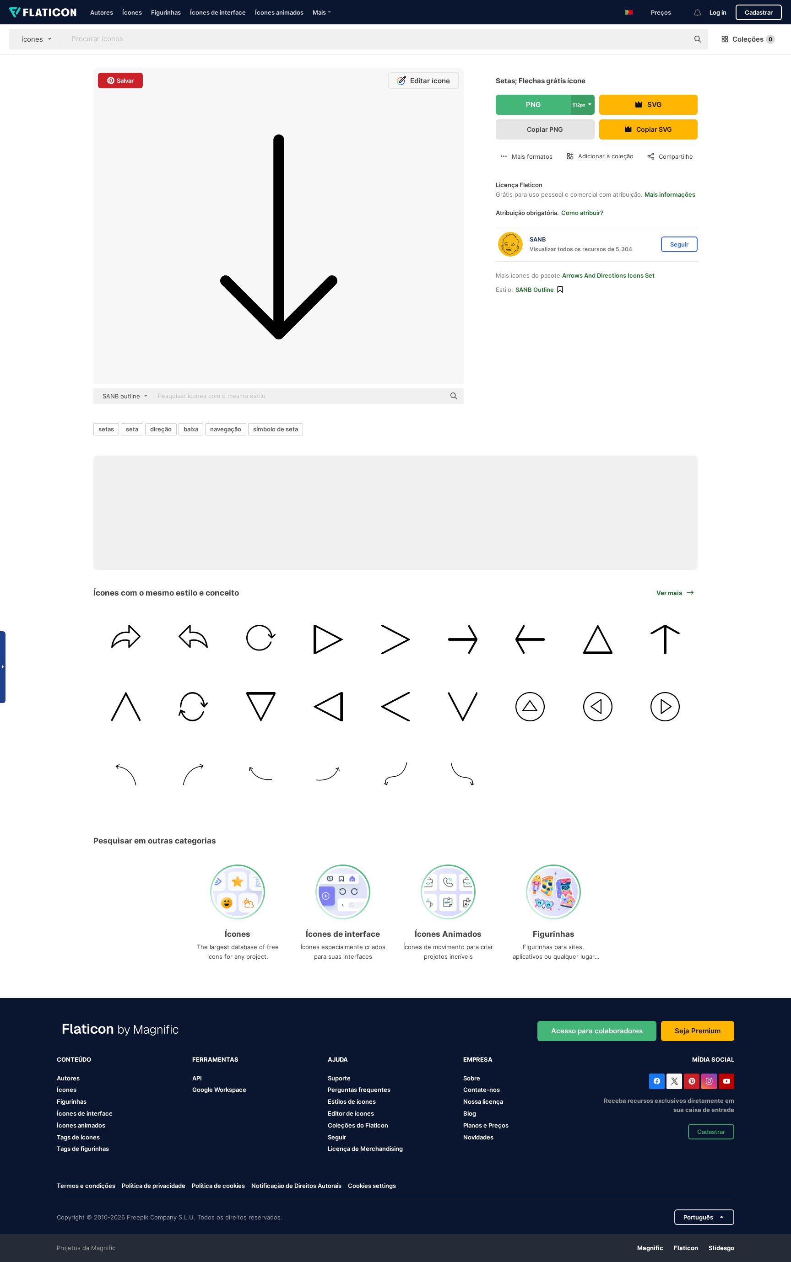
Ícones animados (279, 12)
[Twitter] (674, 1081)
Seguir (337, 1137)
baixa (191, 429)
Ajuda (338, 1059)
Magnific (650, 1247)
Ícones (132, 12)
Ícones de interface (218, 12)
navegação (225, 429)
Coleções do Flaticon (358, 1125)
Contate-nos (481, 1089)
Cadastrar (759, 12)
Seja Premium (698, 1030)
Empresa (478, 1059)
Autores (101, 12)
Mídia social (713, 1059)
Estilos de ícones (352, 1101)
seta (132, 429)
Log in (718, 12)
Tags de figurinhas (83, 1148)
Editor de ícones (351, 1113)
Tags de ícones (78, 1137)
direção (161, 429)
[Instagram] (709, 1081)
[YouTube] (726, 1081)
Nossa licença (483, 1101)
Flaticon (686, 1247)
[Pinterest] (691, 1081)
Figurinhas (166, 12)
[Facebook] (657, 1081)
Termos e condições (86, 1185)
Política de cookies (218, 1185)
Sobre (471, 1078)
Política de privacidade (153, 1185)
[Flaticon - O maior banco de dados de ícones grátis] (42, 12)
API (197, 1078)
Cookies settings (372, 1185)
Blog (469, 1113)
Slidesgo (721, 1247)
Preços (661, 12)
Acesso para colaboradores (597, 1030)
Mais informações (670, 194)
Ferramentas (215, 1059)
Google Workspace (219, 1089)
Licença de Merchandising (365, 1148)
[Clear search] (677, 39)
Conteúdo (74, 1059)
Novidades (478, 1137)
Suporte (339, 1078)
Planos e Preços (486, 1125)
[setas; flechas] (126, 639)
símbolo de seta (275, 429)
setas (106, 429)
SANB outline (534, 289)
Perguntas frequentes (359, 1089)
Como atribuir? (582, 212)
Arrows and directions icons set (608, 275)
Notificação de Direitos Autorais (296, 1185)
